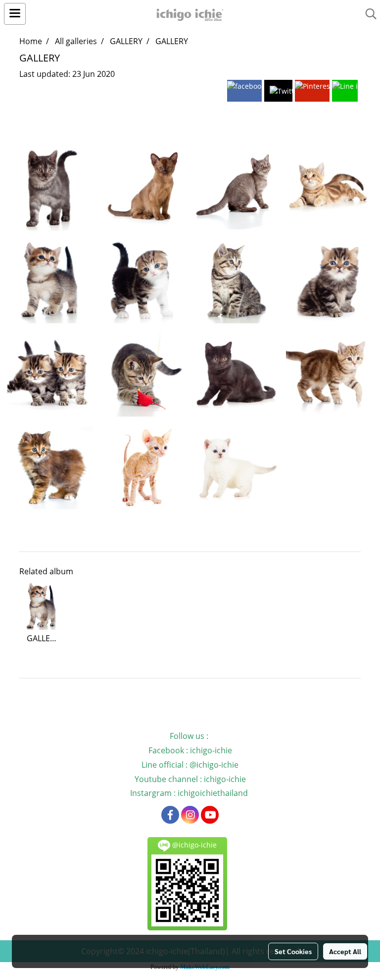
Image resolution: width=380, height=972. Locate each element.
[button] (368, 13)
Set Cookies (293, 951)
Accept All (345, 951)
